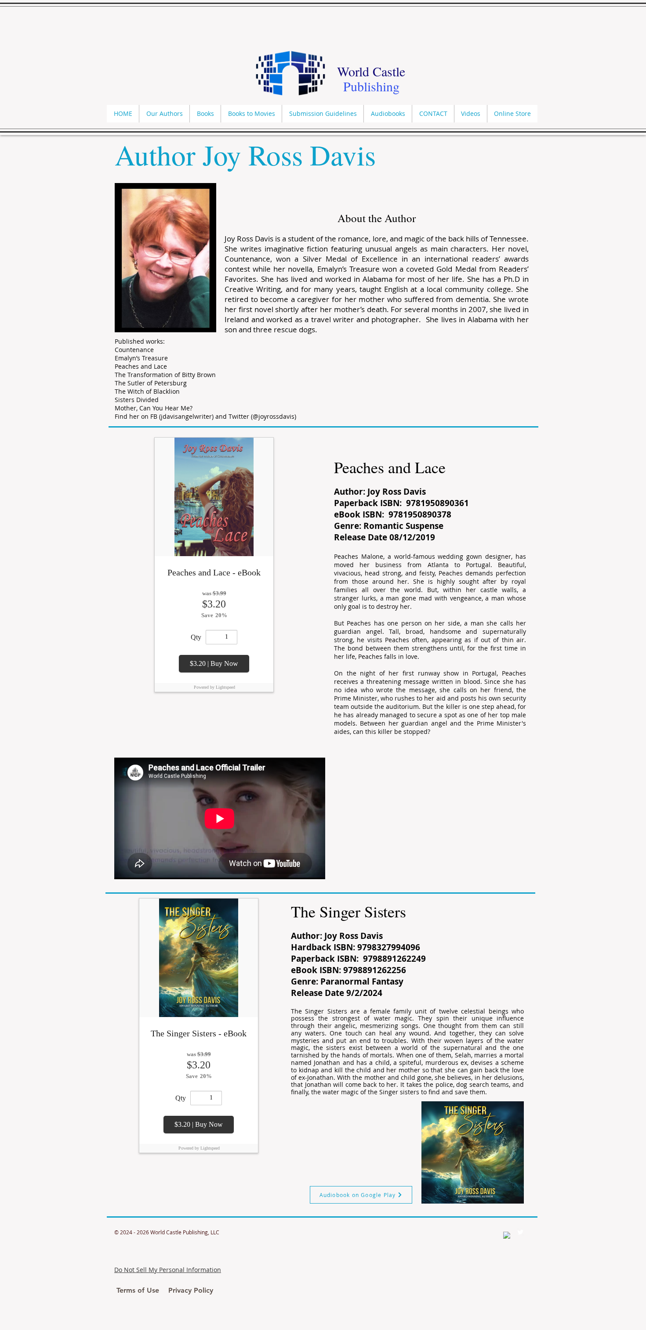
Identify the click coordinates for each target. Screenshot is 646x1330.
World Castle (371, 71)
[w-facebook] (506, 1235)
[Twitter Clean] (520, 1232)
